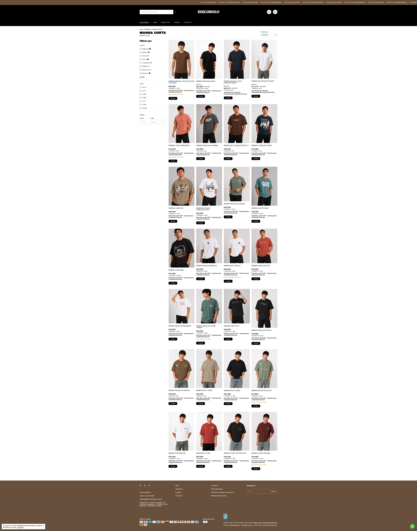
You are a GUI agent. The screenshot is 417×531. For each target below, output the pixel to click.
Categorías (144, 22)
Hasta (152, 118)
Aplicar (163, 122)
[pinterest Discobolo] (149, 485)
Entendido (20, 527)
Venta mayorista (217, 489)
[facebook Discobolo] (145, 485)
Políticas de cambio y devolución (222, 492)
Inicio (155, 22)
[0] (275, 12)
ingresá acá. (257, 523)
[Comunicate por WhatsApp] (412, 526)
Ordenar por (264, 32)
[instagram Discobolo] (140, 485)
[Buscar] (175, 12)
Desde (142, 118)
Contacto (187, 22)
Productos (165, 22)
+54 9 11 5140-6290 (147, 496)
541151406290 (145, 492)
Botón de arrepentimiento (269, 523)
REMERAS (147, 29)
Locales (177, 22)
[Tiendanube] (231, 526)
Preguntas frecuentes (219, 496)
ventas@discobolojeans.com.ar (151, 499)
